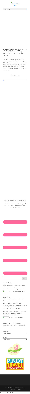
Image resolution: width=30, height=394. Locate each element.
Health (16, 299)
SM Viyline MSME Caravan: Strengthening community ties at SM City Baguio (15, 49)
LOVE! (20, 54)
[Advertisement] (15, 28)
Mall (23, 299)
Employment (17, 289)
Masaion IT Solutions (15, 389)
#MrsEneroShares (7, 54)
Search (24, 278)
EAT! (14, 54)
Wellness (5, 301)
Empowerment (18, 325)
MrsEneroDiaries (9, 52)
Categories (5, 331)
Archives (5, 337)
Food (17, 54)
